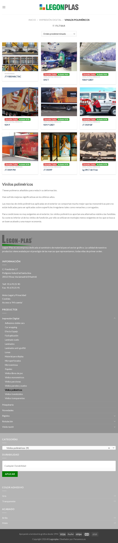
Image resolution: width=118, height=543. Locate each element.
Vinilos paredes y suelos (16, 386)
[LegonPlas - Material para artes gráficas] (59, 7)
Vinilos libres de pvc (14, 373)
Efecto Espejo (11, 331)
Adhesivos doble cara (14, 323)
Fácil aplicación (11, 335)
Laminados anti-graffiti (15, 348)
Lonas (7, 352)
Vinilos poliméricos (13, 390)
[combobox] (59, 448)
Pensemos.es (79, 539)
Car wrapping (11, 327)
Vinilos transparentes (15, 398)
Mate (5, 523)
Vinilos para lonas (13, 381)
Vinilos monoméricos (14, 377)
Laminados (10, 344)
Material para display (14, 356)
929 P (7, 125)
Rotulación (7, 421)
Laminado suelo (12, 340)
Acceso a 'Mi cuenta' (12, 302)
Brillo (5, 517)
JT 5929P (47, 170)
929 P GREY (49, 125)
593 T (46, 80)
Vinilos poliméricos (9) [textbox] (57, 448)
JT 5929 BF (87, 125)
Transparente (8, 501)
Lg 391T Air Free (90, 170)
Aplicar (10, 474)
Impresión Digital (50, 19)
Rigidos (6, 415)
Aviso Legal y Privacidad (14, 295)
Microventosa (11, 365)
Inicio (32, 19)
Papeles (8, 369)
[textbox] (59, 466)
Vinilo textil (8, 426)
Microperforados (13, 361)
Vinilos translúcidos (14, 394)
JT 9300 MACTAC (13, 76)
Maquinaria (8, 404)
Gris (4, 496)
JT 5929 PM (10, 170)
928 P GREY (87, 80)
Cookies (6, 298)
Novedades (8, 410)
